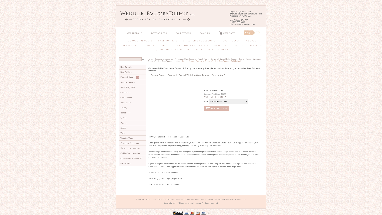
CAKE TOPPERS (167, 41)
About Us (140, 199)
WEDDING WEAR (218, 50)
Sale (252, 32)
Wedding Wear (126, 138)
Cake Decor (125, 92)
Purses (123, 123)
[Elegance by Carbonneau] (155, 18)
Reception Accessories (164, 59)
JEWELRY (150, 45)
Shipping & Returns (184, 199)
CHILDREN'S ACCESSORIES (200, 41)
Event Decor (125, 103)
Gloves (123, 118)
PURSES (167, 45)
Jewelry (123, 108)
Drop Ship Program (166, 199)
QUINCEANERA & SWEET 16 (173, 50)
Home (150, 59)
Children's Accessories (130, 153)
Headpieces (125, 113)
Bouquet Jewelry (127, 82)
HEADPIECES (131, 45)
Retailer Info (151, 199)
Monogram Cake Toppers (185, 59)
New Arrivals (134, 33)
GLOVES (251, 41)
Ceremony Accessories (130, 143)
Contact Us (241, 199)
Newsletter (230, 199)
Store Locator (200, 199)
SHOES (239, 45)
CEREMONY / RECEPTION (193, 45)
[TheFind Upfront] (178, 214)
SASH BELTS (222, 45)
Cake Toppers (126, 97)
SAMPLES (205, 33)
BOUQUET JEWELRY (140, 41)
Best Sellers (159, 33)
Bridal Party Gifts (127, 87)
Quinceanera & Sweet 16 (131, 158)
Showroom (219, 199)
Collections (183, 33)
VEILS (199, 50)
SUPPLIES (255, 45)
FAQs (210, 199)
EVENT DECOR (232, 41)
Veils (122, 133)
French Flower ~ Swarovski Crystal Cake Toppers (217, 59)
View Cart (228, 33)
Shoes (123, 128)
